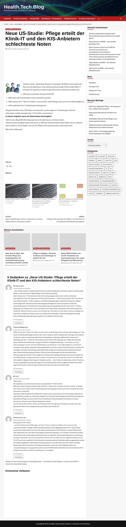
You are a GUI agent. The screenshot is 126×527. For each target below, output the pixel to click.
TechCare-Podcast (20, 18)
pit (14, 376)
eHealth (8, 29)
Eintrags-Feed (94, 86)
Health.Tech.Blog (24, 7)
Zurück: (24, 219)
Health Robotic (107, 164)
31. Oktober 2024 (47, 260)
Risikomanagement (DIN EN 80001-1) (99, 185)
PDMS (110, 177)
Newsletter (92, 177)
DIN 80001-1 (92, 160)
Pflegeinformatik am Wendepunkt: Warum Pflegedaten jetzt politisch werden (103, 126)
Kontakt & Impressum (87, 18)
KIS (111, 168)
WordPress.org (94, 94)
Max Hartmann (94, 41)
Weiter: (65, 219)
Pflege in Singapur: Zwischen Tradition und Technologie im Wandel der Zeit (44, 255)
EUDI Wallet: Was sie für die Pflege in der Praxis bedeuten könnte (103, 120)
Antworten (18, 323)
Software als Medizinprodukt (111, 189)
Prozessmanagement (108, 181)
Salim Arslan (93, 68)
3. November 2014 (21, 49)
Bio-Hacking (101, 156)
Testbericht (99, 193)
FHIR (115, 160)
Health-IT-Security (94, 164)
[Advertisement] (44, 68)
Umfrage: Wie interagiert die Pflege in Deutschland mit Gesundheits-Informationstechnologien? (43, 201)
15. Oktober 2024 (75, 263)
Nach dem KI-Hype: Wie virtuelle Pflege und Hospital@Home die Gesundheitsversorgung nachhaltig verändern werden (16, 258)
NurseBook (102, 177)
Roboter (114, 185)
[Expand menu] (100, 19)
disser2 (91, 33)
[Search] (121, 18)
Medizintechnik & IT (94, 172)
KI (106, 168)
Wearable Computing (112, 193)
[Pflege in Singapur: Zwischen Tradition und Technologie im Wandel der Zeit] (45, 242)
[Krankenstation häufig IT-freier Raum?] (17, 191)
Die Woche (111, 156)
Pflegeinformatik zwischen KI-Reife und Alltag (102, 114)
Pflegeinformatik (16, 29)
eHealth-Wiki (34, 18)
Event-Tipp (108, 160)
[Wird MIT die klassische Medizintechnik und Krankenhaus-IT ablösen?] (71, 191)
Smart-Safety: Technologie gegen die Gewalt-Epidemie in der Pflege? (102, 132)
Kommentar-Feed (95, 90)
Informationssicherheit (96, 168)
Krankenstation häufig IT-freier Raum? (17, 199)
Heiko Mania (10, 49)
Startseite (7, 18)
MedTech (106, 172)
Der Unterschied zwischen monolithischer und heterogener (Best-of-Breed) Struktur (105, 56)
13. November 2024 (20, 265)
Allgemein (36, 248)
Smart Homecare (94, 189)
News (113, 172)
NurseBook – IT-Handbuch (52, 18)
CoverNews (75, 524)
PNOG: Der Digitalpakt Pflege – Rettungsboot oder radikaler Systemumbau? (105, 108)
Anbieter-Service (70, 18)
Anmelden (92, 83)
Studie (91, 193)
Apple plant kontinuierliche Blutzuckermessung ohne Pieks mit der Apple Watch (104, 36)
